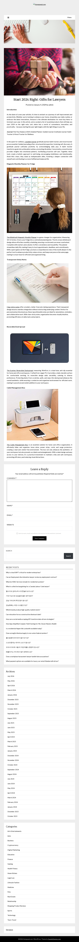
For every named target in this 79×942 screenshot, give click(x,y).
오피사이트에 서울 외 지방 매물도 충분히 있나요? (22, 647)
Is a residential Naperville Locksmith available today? (24, 628)
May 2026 (11, 681)
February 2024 (13, 802)
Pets (9, 892)
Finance (10, 859)
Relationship (12, 901)
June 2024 (11, 783)
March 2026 (12, 690)
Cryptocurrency (13, 845)
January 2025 (12, 751)
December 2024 (13, 756)
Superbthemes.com (54, 939)
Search (9, 551)
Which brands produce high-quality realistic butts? (23, 610)
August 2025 (12, 718)
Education (11, 854)
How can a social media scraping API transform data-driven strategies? (30, 619)
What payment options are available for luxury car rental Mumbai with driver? (32, 661)
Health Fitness (12, 868)
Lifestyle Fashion (13, 882)
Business (11, 840)
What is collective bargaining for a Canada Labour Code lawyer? (28, 586)
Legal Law (11, 878)
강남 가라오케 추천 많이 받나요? (17, 600)
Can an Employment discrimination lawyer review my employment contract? (31, 577)
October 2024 (12, 765)
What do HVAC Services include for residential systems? (25, 582)
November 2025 (13, 704)
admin (51, 105)
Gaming (10, 864)
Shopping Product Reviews (17, 906)
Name (10, 505)
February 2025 (13, 746)
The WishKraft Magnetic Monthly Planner (22, 237)
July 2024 (11, 779)
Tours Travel (12, 920)
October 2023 (12, 816)
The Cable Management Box (17, 445)
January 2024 (12, 807)
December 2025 (13, 699)
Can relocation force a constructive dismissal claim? (23, 614)
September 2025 (13, 713)
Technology (12, 915)
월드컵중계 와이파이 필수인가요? (17, 638)
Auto (9, 836)
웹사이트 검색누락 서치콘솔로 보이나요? (20, 591)
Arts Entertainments (14, 831)
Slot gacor (9, 930)
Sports (10, 911)
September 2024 (13, 769)
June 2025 (11, 727)
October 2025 (12, 709)
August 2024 (12, 774)
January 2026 (12, 695)
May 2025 (11, 732)
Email (10, 515)
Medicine (11, 887)
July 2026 (11, 676)
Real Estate (11, 897)
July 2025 (11, 723)
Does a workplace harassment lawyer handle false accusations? (27, 656)
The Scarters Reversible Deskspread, (20, 370)
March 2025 (12, 741)
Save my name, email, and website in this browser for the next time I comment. (40, 533)
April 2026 (11, 685)
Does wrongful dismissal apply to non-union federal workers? (27, 633)
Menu (69, 17)
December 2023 (13, 811)
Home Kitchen (12, 873)
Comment (12, 478)
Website (10, 525)
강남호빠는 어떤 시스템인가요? (16, 605)
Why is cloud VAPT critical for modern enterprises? (23, 572)
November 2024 (13, 760)
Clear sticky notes (13, 307)
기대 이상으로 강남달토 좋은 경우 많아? (19, 596)
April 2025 (11, 737)
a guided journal (30, 142)
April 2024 (11, 793)
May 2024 (11, 788)
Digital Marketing (14, 850)
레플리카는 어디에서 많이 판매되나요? (19, 652)
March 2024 (12, 797)
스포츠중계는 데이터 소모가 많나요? (18, 642)
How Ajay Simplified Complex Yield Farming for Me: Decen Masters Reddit (31, 624)
